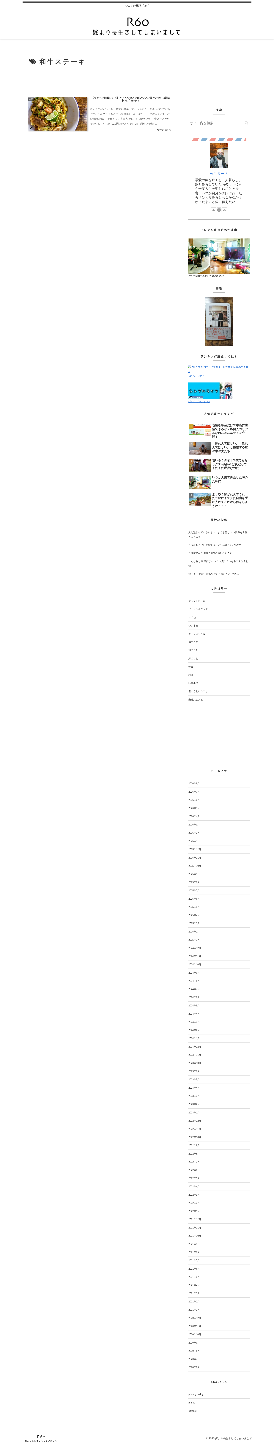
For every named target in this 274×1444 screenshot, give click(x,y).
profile (191, 1402)
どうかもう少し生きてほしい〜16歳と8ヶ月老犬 (214, 544)
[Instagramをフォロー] (219, 209)
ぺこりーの (219, 174)
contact (192, 1410)
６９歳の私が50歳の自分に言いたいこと (210, 553)
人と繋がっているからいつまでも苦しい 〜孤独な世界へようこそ (217, 534)
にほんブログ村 (196, 375)
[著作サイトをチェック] (213, 209)
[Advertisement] (100, 81)
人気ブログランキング (199, 401)
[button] (246, 123)
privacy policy (195, 1394)
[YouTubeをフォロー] (224, 209)
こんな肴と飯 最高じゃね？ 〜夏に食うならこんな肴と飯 (218, 563)
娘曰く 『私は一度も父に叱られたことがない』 (214, 574)
